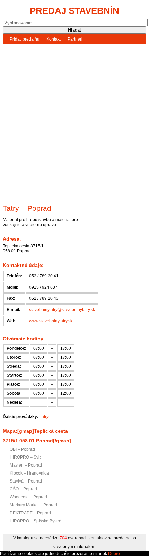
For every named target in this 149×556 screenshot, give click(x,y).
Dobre (114, 553)
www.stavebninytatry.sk (50, 321)
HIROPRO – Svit (25, 457)
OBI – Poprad (22, 449)
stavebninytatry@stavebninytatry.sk (62, 309)
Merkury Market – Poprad (33, 505)
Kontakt (53, 39)
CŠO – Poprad (23, 489)
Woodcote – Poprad (28, 497)
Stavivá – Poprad (26, 481)
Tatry (44, 416)
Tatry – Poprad (27, 208)
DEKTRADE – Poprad (30, 513)
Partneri (75, 39)
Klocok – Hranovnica (29, 473)
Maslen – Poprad (26, 465)
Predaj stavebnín (74, 11)
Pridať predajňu (25, 39)
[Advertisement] (74, 122)
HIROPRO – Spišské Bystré (35, 521)
